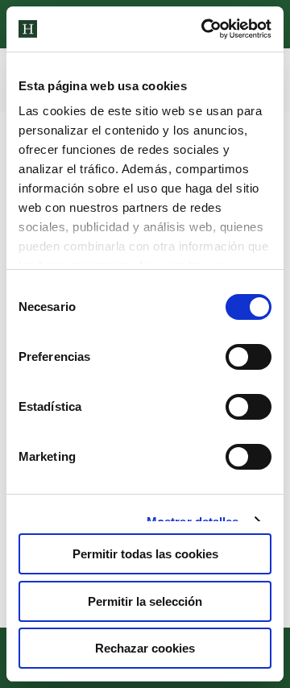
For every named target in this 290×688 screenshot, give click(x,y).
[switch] (248, 357)
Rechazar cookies (145, 648)
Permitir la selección (145, 601)
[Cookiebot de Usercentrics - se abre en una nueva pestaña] (204, 29)
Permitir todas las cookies (145, 554)
